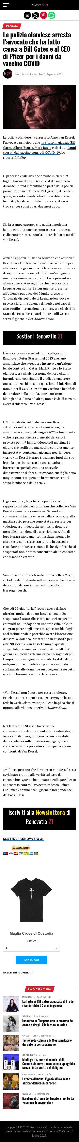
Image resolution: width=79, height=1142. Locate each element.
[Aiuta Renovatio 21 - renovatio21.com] (39, 338)
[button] (6, 5)
